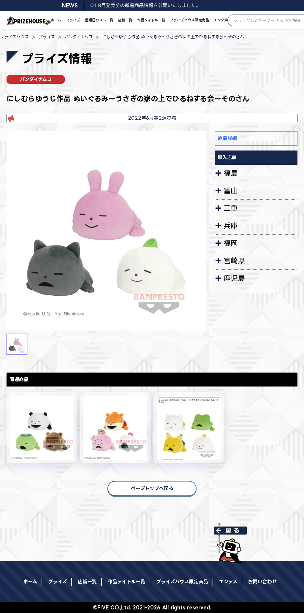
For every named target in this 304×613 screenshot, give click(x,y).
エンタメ (220, 20)
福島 (231, 173)
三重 (231, 208)
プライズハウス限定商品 (189, 20)
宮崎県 (234, 260)
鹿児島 (234, 278)
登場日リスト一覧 (99, 20)
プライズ (73, 20)
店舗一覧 (125, 20)
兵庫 (231, 225)
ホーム (56, 20)
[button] (17, 344)
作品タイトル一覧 (151, 20)
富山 (231, 190)
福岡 (231, 243)
